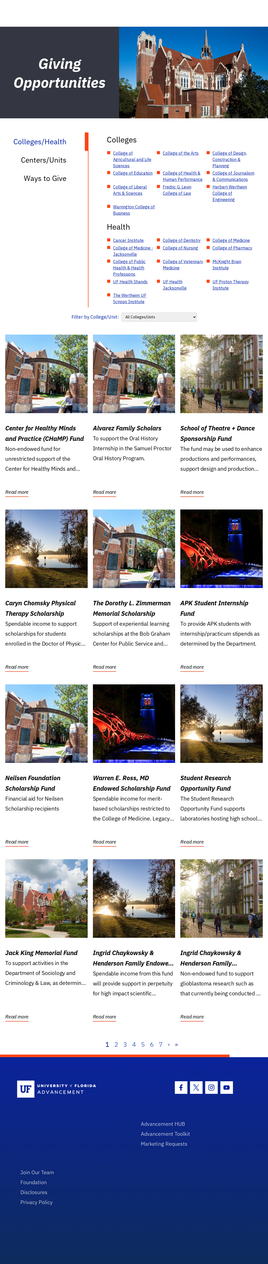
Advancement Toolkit (165, 1133)
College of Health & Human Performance (183, 176)
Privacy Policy (36, 1202)
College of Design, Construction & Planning (230, 159)
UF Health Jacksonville (175, 285)
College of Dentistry (182, 240)
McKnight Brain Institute (227, 264)
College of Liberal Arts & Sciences (130, 190)
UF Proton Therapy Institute (231, 285)
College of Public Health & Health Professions (129, 268)
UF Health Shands (130, 281)
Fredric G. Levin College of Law (177, 190)
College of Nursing (180, 248)
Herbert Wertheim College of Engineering (230, 193)
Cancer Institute (128, 240)
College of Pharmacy (232, 248)
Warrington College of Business (134, 210)
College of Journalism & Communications (233, 176)
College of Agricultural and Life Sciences (132, 159)
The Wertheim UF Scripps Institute (129, 298)
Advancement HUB (163, 1123)
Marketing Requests (164, 1143)
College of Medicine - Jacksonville (133, 251)
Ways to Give (45, 178)
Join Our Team (37, 1172)
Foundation (33, 1182)
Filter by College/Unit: (95, 317)
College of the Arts (181, 153)
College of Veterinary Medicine (183, 264)
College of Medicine (231, 240)
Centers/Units (43, 160)
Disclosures (33, 1192)
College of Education (133, 173)
